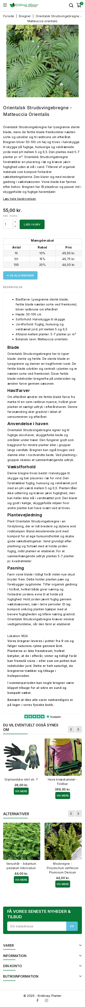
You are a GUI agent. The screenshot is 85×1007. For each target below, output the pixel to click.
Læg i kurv (32, 224)
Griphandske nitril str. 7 (21, 779)
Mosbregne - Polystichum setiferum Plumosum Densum (63, 868)
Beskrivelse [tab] (13, 287)
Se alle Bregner (21, 275)
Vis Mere (21, 791)
